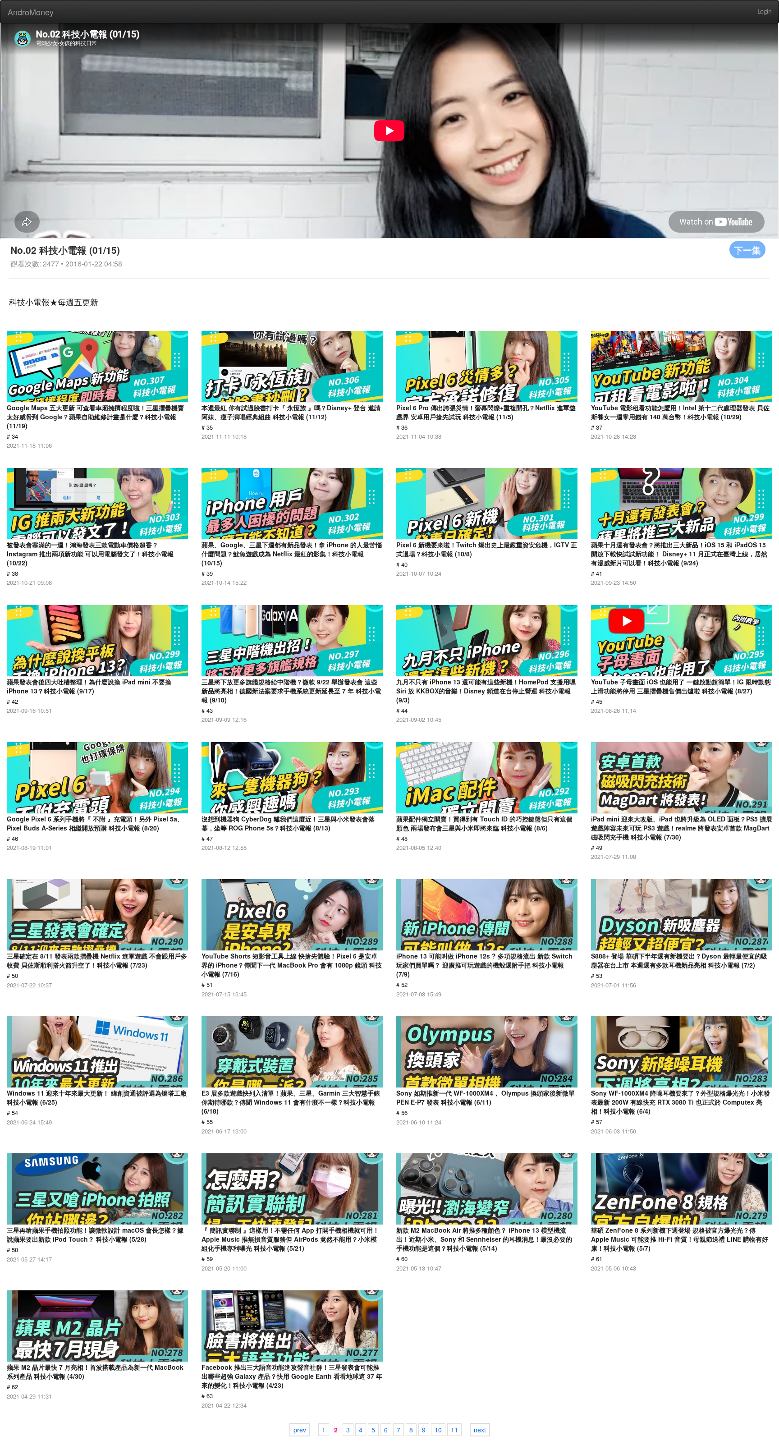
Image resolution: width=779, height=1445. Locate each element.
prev (299, 1429)
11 (454, 1429)
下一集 (747, 249)
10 (438, 1429)
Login (764, 12)
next (480, 1429)
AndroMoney (31, 12)
